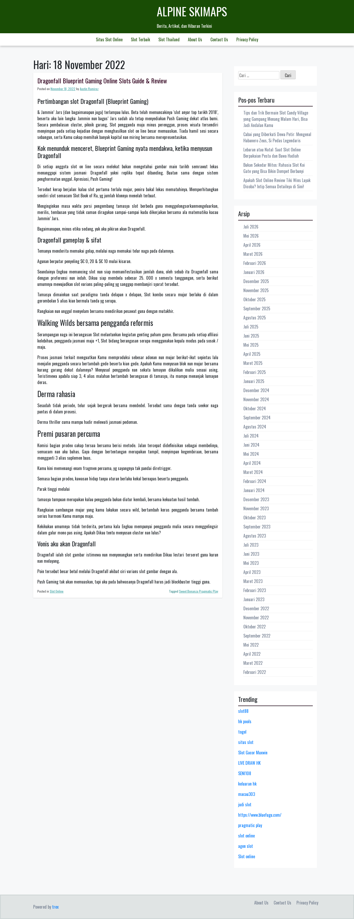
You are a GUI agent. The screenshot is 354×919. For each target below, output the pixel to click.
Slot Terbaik (140, 39)
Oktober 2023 (254, 517)
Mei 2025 (251, 345)
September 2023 (256, 527)
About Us (195, 39)
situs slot (245, 742)
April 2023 (251, 572)
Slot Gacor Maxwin (252, 752)
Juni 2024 (251, 445)
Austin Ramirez (89, 88)
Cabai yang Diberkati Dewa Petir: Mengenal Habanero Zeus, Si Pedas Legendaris (277, 137)
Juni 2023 (251, 554)
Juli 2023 (250, 545)
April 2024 (252, 463)
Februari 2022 (254, 672)
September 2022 (256, 636)
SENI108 (244, 773)
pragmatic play (250, 825)
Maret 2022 (253, 663)
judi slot (244, 804)
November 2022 (256, 617)
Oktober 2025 (254, 299)
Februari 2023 (254, 590)
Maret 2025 (253, 363)
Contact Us (219, 39)
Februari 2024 (254, 481)
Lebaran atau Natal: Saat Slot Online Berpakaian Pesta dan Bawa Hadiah (272, 152)
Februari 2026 (254, 263)
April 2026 (251, 245)
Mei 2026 (251, 236)
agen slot (245, 846)
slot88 (243, 711)
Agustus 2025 (254, 317)
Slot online (246, 856)
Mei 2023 (251, 563)
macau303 (246, 794)
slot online (246, 836)
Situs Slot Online (109, 39)
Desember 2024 (256, 390)
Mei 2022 (251, 645)
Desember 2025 (256, 281)
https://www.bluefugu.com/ (259, 815)
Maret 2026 (253, 254)
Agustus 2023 (254, 536)
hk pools (244, 721)
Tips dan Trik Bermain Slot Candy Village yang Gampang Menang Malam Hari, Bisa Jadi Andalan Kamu (275, 119)
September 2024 (257, 417)
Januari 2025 (253, 381)
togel (242, 732)
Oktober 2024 (254, 408)
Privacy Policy (247, 39)
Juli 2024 (251, 436)
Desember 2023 (256, 499)
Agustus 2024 (254, 427)
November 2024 (256, 399)
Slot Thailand (169, 39)
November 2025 (256, 290)
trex (55, 907)
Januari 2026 (253, 272)
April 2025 (251, 354)
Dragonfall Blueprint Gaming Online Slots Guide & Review (102, 80)
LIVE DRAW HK (249, 763)
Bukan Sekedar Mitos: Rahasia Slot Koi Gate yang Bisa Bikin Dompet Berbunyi (274, 168)
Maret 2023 (253, 581)
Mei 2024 (251, 454)
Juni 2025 (251, 336)
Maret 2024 (253, 472)
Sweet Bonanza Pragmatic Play (198, 591)
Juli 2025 (250, 327)
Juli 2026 (250, 227)
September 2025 (256, 308)
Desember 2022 (256, 608)
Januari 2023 (253, 599)
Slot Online (56, 591)
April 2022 (251, 654)
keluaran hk (247, 784)
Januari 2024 (254, 490)
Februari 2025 (254, 372)
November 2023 (256, 508)
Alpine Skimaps (192, 11)
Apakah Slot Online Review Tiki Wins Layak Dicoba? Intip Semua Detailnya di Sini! (276, 183)
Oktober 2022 (254, 626)
